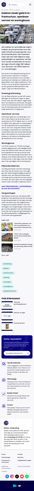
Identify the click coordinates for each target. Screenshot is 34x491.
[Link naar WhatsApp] (27, 476)
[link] (7, 263)
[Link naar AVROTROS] (15, 486)
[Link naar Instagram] (12, 476)
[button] (30, 4)
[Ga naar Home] (4, 4)
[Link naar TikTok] (17, 476)
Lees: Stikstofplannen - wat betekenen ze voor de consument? (16, 187)
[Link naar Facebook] (7, 476)
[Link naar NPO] (19, 486)
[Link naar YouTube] (22, 476)
